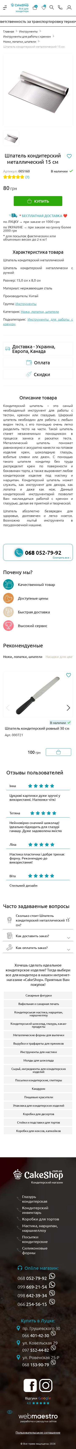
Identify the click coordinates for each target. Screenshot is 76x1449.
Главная (8, 31)
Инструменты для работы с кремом (27, 36)
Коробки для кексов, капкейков (38, 1131)
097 (35, 1350)
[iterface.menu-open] (5, 7)
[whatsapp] (52, 1276)
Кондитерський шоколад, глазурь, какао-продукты (39, 1025)
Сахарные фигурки (39, 995)
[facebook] (30, 1385)
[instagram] (45, 1385)
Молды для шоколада (38, 1060)
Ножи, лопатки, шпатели (19, 41)
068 (32, 1278)
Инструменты (28, 31)
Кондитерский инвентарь (35, 1210)
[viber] (52, 1293)
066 (32, 1304)
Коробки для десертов (38, 1114)
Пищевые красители (38, 1097)
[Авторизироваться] (69, 8)
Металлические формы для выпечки (38, 1035)
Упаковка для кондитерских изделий (38, 1105)
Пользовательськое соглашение (38, 1432)
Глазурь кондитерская (34, 1198)
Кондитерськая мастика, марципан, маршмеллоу (38, 1013)
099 (32, 1286)
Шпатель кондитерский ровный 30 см (37, 728)
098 (32, 1295)
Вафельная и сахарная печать (38, 1004)
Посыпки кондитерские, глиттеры (38, 1080)
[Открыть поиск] (52, 7)
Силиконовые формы (35, 1250)
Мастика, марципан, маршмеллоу (40, 1227)
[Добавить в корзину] (58, 752)
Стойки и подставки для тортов (38, 1122)
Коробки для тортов (40, 1219)
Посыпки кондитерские (35, 1239)
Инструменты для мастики (38, 1052)
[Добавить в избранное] (68, 675)
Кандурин (38, 1088)
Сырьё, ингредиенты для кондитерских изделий (38, 1070)
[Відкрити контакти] (60, 7)
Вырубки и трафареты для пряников (38, 1043)
